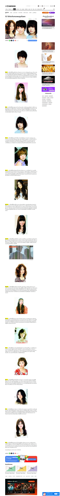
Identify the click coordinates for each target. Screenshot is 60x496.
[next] (36, 488)
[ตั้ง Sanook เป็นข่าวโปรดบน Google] (21, 458)
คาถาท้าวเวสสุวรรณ (44, 104)
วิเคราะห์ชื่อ (43, 99)
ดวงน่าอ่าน (10, 476)
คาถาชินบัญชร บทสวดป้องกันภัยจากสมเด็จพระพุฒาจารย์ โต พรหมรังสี (48, 51)
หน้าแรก (7, 9)
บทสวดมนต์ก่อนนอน (45, 102)
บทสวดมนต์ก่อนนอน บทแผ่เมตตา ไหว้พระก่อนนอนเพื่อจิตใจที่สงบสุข (48, 28)
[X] (11, 40)
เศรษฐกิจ (23, 9)
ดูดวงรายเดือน (44, 97)
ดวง (24, 476)
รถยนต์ (29, 9)
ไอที (31, 9)
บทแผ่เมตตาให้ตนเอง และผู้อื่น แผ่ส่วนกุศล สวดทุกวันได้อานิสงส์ (48, 62)
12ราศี (35, 476)
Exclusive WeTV (39, 9)
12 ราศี (14, 476)
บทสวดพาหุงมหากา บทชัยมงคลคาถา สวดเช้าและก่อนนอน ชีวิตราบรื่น (48, 73)
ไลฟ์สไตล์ (26, 9)
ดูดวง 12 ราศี (28, 476)
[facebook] (13, 40)
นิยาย (43, 9)
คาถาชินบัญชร (48, 99)
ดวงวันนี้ (48, 97)
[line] (9, 40)
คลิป (35, 9)
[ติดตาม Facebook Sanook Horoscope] (48, 89)
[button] (26, 6)
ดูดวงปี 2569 (50, 102)
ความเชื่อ (32, 476)
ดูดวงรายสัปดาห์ (44, 105)
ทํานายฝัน (51, 97)
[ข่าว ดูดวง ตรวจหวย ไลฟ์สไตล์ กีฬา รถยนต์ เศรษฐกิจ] (10, 6)
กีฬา (20, 9)
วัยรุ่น (33, 9)
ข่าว (12, 9)
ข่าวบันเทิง (17, 9)
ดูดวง (14, 9)
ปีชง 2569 (50, 104)
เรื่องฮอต (10, 9)
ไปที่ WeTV (31, 481)
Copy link (17, 40)
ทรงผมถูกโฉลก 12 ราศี (19, 476)
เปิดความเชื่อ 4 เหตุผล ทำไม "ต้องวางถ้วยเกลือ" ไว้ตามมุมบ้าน (48, 85)
